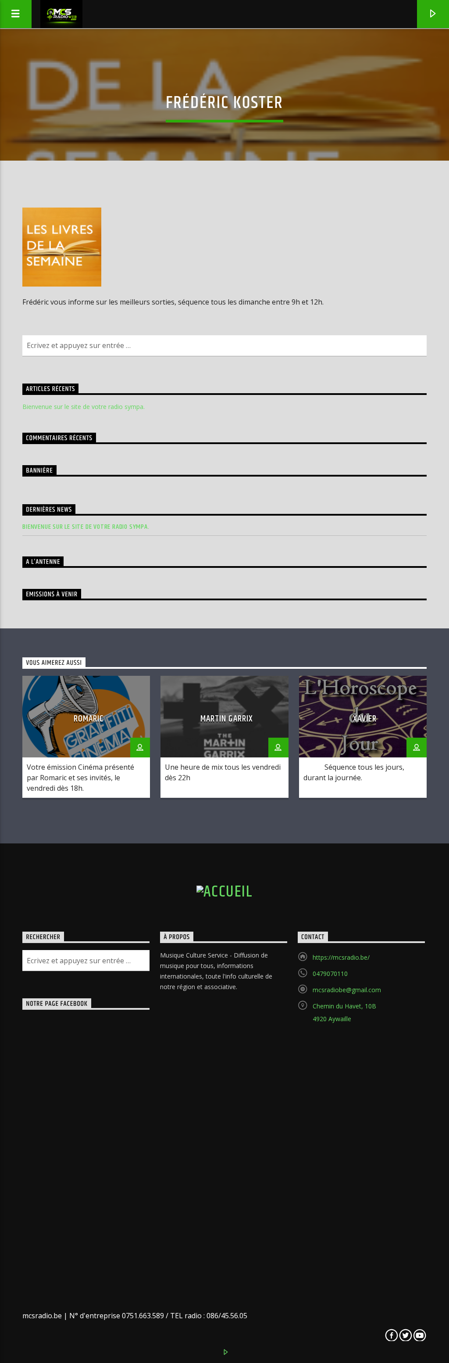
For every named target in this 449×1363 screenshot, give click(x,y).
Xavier (365, 719)
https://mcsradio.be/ (341, 957)
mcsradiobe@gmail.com (347, 990)
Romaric (88, 719)
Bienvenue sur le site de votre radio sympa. (83, 406)
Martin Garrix (226, 719)
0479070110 (330, 973)
